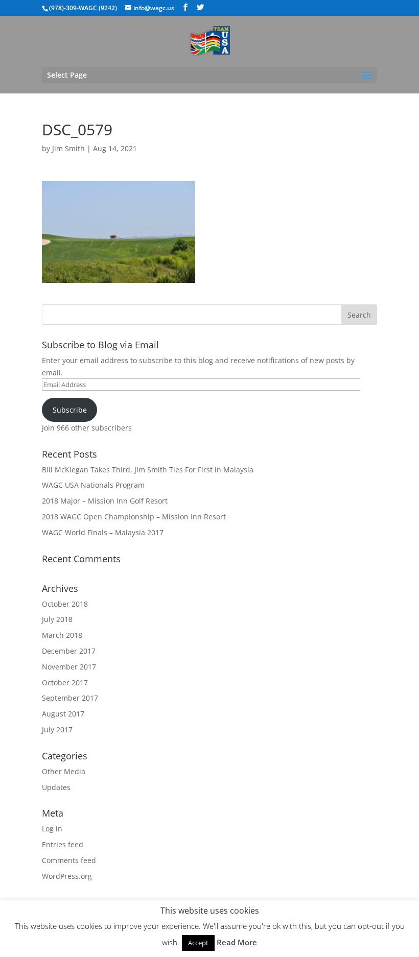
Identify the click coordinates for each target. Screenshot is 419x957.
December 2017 (69, 651)
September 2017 (70, 698)
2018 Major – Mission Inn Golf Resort (105, 501)
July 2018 (57, 619)
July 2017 (57, 729)
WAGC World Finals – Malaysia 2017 (103, 532)
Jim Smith (68, 148)
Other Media (63, 771)
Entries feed (62, 844)
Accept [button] (198, 942)
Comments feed (69, 860)
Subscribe (70, 410)
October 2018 (65, 604)
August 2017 (63, 714)
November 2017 (69, 667)
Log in (52, 828)
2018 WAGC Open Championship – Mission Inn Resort (134, 516)
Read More (237, 942)
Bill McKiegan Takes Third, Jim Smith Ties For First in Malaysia (147, 469)
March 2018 (62, 635)
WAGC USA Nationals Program (93, 485)
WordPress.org (67, 876)
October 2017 (65, 682)
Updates (56, 787)
